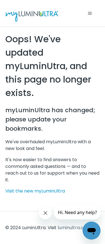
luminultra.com (74, 227)
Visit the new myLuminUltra (35, 191)
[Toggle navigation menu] (90, 13)
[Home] (32, 13)
